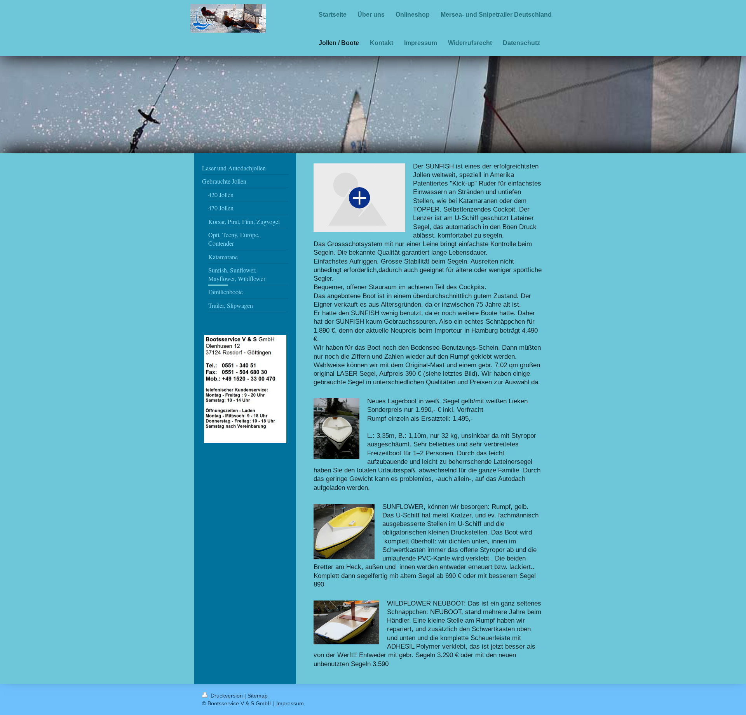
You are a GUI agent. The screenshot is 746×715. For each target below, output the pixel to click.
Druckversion (226, 695)
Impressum (290, 703)
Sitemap (258, 695)
